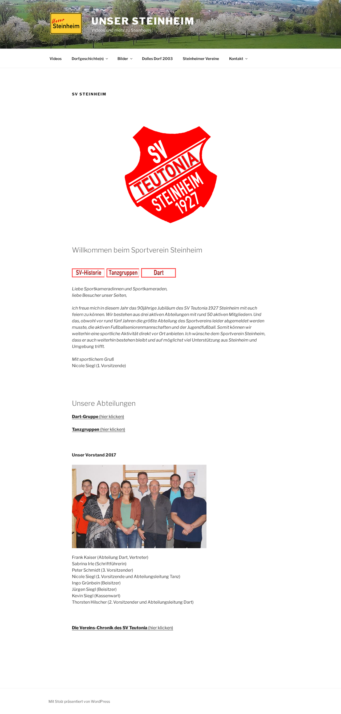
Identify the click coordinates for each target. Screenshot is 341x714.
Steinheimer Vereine (201, 58)
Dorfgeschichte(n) (88, 58)
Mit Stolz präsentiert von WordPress (79, 701)
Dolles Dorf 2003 (157, 58)
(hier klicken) (98, 416)
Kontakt (236, 58)
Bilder (122, 58)
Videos (56, 58)
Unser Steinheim (143, 21)
